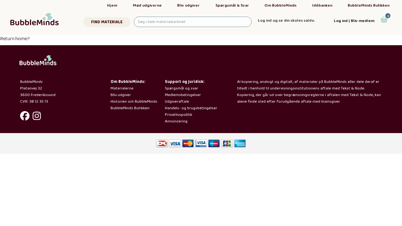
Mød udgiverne (147, 5)
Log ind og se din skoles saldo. (286, 20)
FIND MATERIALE (106, 22)
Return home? (15, 39)
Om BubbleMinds (280, 5)
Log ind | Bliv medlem (354, 21)
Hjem (112, 5)
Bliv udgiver (188, 5)
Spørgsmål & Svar (232, 5)
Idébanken (322, 5)
